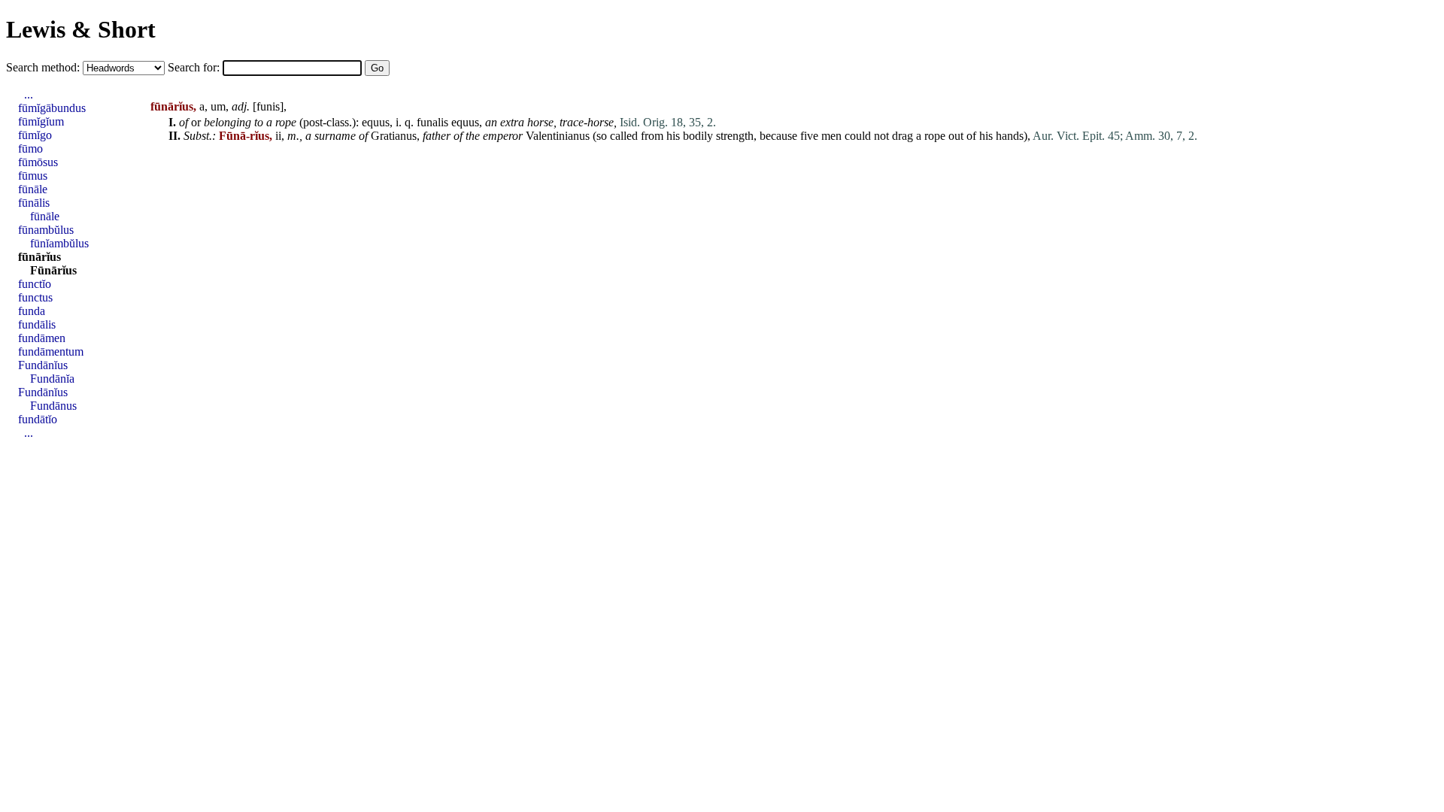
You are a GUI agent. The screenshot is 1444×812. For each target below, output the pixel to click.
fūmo (30, 148)
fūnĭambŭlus (59, 243)
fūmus (32, 175)
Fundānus (53, 405)
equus (376, 122)
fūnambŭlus (46, 229)
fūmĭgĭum (41, 121)
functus (35, 297)
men (831, 135)
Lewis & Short (81, 29)
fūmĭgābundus (52, 108)
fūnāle (32, 189)
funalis (432, 122)
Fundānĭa (52, 378)
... (28, 94)
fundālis (37, 324)
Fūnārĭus (53, 270)
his (673, 135)
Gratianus (394, 135)
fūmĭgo (35, 135)
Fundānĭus (43, 365)
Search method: (44, 67)
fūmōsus (38, 162)
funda (31, 310)
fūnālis (34, 202)
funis (268, 106)
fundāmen (41, 338)
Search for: (195, 67)
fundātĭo (37, 419)
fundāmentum (50, 351)
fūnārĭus (39, 256)
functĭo (34, 283)
